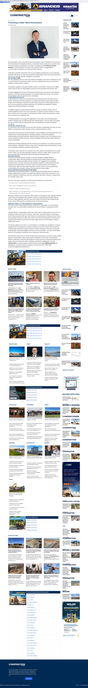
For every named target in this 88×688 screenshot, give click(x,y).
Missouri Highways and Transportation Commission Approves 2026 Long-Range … (52, 373)
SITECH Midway (31, 607)
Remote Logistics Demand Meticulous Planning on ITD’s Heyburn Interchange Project (66, 557)
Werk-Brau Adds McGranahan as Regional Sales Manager (34, 371)
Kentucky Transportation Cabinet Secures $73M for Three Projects (52, 365)
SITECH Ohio (30, 599)
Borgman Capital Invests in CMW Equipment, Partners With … (52, 462)
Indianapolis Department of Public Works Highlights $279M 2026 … (34, 437)
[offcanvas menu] (77, 15)
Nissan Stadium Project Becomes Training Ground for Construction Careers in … (66, 457)
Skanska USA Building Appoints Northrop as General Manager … (34, 363)
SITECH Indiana (31, 594)
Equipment (12, 443)
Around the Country (68, 370)
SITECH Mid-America (32, 602)
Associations (12, 404)
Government (30, 404)
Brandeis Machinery (31, 389)
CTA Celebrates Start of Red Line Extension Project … (16, 508)
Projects (47, 344)
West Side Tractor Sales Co (33, 253)
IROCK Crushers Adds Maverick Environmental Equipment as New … (17, 383)
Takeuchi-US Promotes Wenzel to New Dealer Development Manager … (17, 475)
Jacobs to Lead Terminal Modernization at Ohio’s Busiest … (34, 477)
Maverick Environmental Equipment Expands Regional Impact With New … (51, 476)
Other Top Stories (13, 535)
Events (11, 479)
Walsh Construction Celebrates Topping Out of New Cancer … (16, 369)
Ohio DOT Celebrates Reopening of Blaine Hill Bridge (34, 419)
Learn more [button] (36, 0)
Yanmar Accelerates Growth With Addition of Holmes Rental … (16, 457)
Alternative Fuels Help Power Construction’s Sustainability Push (67, 65)
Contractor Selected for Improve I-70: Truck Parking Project (34, 429)
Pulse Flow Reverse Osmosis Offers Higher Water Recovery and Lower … (66, 532)
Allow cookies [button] (6, 2)
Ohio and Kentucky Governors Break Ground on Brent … (34, 433)
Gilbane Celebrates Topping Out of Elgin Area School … (16, 500)
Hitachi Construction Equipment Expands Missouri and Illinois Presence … (52, 471)
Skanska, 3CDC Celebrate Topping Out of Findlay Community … (15, 513)
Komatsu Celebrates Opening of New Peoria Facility (16, 466)
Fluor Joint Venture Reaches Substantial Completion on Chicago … (15, 377)
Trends (46, 404)
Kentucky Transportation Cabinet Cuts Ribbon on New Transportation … (34, 425)
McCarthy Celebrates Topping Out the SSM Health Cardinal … (35, 463)
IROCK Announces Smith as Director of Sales (33, 375)
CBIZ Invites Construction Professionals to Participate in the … (52, 430)
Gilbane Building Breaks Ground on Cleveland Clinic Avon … (16, 365)
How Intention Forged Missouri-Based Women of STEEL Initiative (16, 435)
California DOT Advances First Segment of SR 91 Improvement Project (67, 410)
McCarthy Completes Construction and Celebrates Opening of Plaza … (33, 472)
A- (70, 15)
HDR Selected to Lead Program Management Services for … (34, 467)
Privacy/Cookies (84, 685)
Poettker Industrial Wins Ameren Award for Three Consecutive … (52, 419)
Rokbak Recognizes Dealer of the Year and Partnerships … (16, 439)
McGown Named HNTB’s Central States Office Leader (34, 358)
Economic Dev (30, 443)
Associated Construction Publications (12, 685)
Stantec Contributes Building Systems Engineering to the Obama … (51, 379)
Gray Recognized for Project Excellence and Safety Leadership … (17, 430)
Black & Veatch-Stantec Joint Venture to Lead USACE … (51, 369)
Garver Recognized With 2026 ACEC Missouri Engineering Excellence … (16, 425)
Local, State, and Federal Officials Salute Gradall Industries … (52, 457)
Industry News (12, 269)
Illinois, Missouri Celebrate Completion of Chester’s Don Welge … (51, 359)
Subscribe (28, 678)
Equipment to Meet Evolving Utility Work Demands (66, 362)
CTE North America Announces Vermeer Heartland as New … (16, 462)
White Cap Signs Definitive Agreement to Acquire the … (51, 466)
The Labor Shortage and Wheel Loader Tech (66, 318)
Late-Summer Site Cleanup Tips (66, 41)
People (29, 344)
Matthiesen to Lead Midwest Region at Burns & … (15, 372)
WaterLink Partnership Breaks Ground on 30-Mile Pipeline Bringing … (16, 494)
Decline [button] (1, 2)
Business (47, 443)
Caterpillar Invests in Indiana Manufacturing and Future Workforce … (51, 440)
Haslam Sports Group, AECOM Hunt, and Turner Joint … (16, 504)
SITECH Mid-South (31, 610)
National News (67, 20)
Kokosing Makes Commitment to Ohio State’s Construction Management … (52, 425)
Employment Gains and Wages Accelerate (67, 80)
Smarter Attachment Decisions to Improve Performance (66, 26)
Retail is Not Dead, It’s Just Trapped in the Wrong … (67, 398)
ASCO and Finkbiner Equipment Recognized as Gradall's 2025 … (16, 470)
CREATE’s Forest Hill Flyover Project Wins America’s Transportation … (15, 359)
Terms (77, 685)
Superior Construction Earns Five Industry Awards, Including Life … (16, 419)
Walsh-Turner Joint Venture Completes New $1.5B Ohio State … (34, 458)
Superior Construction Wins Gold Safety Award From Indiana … (52, 435)
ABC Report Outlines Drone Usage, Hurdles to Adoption (66, 327)
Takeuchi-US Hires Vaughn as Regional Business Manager (34, 367)
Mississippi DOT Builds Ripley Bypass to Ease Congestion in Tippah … (66, 434)
